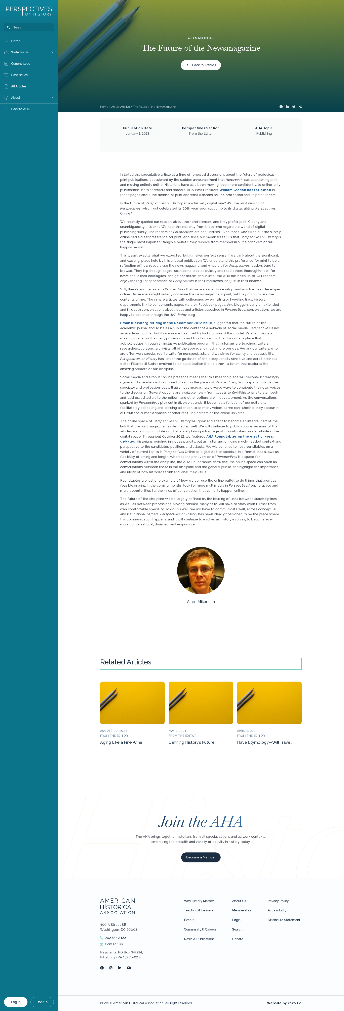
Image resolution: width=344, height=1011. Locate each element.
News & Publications (199, 939)
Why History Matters (199, 901)
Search (237, 929)
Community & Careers (200, 929)
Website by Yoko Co (284, 1003)
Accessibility (277, 910)
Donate (42, 1002)
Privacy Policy (278, 901)
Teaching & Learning (199, 910)
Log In (16, 1002)
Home (104, 106)
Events (189, 920)
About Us (239, 901)
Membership (241, 910)
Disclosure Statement (284, 920)
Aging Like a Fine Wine (121, 742)
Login (236, 920)
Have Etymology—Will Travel (264, 742)
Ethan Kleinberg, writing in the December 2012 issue (166, 323)
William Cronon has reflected (245, 190)
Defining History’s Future (192, 742)
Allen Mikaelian (201, 38)
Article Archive (120, 106)
